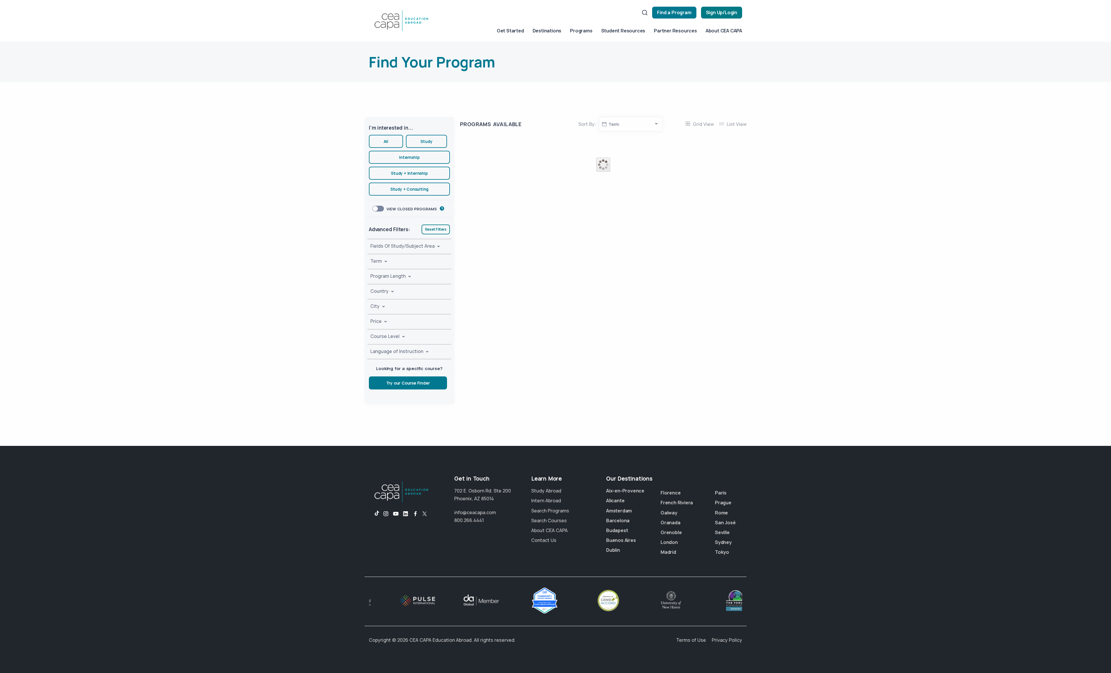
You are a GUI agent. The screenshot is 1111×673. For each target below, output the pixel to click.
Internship (409, 157)
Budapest (617, 530)
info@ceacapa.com (475, 512)
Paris (720, 493)
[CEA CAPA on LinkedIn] (406, 514)
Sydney (723, 542)
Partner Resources (675, 30)
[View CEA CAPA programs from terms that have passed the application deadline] (442, 208)
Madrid (668, 552)
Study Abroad (546, 491)
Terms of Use (691, 640)
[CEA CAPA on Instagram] (386, 514)
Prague (723, 502)
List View (736, 124)
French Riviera (677, 502)
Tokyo (722, 552)
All (386, 141)
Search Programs (550, 510)
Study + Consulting (409, 189)
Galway (669, 513)
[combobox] (631, 124)
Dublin (613, 550)
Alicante (615, 500)
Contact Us (543, 540)
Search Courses (549, 520)
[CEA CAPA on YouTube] (396, 514)
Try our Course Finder (408, 383)
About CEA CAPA (724, 30)
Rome (721, 513)
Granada (670, 522)
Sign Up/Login (721, 12)
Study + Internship (409, 173)
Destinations (547, 30)
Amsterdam (619, 510)
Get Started (510, 30)
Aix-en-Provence (625, 491)
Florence (670, 493)
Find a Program (674, 12)
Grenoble (671, 532)
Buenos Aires (621, 540)
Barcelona (618, 520)
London (669, 542)
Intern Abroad (546, 500)
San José (725, 522)
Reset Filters (435, 229)
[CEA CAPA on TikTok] (374, 514)
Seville (722, 532)
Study (426, 141)
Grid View (703, 124)
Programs (581, 30)
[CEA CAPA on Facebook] (415, 514)
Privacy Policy (727, 640)
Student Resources (623, 30)
